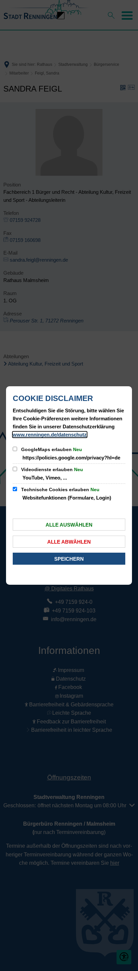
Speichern (69, 559)
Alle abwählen (69, 542)
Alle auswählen (69, 525)
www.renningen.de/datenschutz (50, 434)
